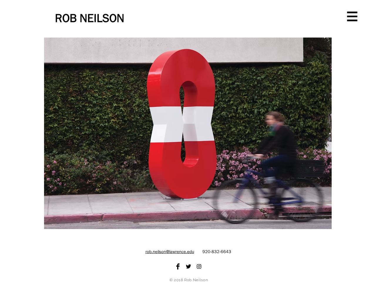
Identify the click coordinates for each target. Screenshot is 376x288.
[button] (352, 16)
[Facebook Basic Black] (178, 266)
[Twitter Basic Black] (188, 266)
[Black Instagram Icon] (199, 266)
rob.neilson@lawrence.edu (169, 252)
